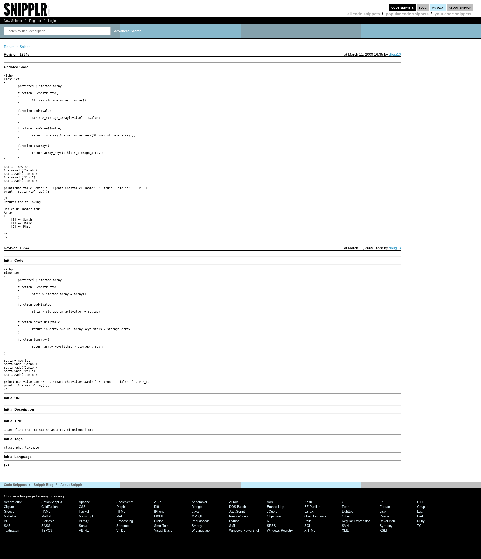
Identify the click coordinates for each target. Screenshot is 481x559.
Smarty (197, 526)
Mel (119, 516)
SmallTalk (161, 526)
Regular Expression (356, 521)
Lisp (383, 511)
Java (195, 511)
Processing (124, 521)
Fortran (385, 507)
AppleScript (124, 502)
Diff (156, 507)
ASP (157, 502)
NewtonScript (239, 516)
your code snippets (453, 14)
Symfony (386, 526)
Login (52, 21)
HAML (45, 511)
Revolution (387, 521)
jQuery (272, 511)
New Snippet (13, 21)
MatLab (46, 516)
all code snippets (363, 14)
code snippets (402, 7)
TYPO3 (46, 530)
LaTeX (309, 511)
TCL (420, 526)
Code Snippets (15, 485)
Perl (420, 516)
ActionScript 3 (51, 502)
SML (232, 526)
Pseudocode (201, 521)
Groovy (9, 511)
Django (197, 507)
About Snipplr (71, 485)
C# (382, 502)
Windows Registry (280, 530)
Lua (419, 511)
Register (35, 21)
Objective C (275, 516)
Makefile (10, 516)
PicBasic (47, 521)
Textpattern (12, 530)
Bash (308, 502)
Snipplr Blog (43, 485)
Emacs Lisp (275, 507)
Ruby (421, 521)
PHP (7, 521)
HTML (120, 511)
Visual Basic (163, 530)
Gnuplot (422, 507)
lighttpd (347, 511)
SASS (45, 526)
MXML (159, 516)
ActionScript (13, 502)
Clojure (9, 507)
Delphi (121, 507)
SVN (345, 526)
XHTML (309, 530)
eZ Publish (312, 507)
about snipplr (460, 7)
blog (423, 7)
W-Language (201, 530)
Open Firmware (315, 516)
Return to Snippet (18, 47)
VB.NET (85, 530)
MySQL (197, 516)
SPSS (271, 526)
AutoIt (233, 502)
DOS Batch (237, 507)
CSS (82, 507)
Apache (84, 502)
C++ (420, 502)
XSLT (384, 530)
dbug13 (395, 54)
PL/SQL (84, 521)
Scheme (122, 526)
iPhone (159, 511)
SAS (7, 526)
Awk (270, 502)
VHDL (120, 530)
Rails (308, 521)
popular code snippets (407, 14)
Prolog (158, 521)
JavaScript (237, 511)
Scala (83, 526)
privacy (438, 7)
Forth (345, 507)
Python (234, 521)
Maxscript (86, 516)
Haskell (84, 511)
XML (345, 530)
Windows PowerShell (244, 530)
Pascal (385, 516)
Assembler (199, 502)
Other (346, 516)
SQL (307, 526)
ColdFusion (49, 507)
